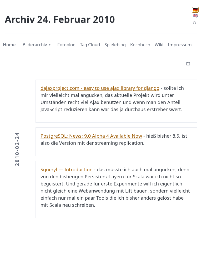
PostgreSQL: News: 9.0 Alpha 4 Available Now (91, 136)
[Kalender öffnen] (188, 63)
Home (9, 45)
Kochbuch (140, 45)
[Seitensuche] (194, 22)
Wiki (159, 45)
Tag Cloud (90, 45)
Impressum (180, 45)
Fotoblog (66, 45)
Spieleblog (115, 45)
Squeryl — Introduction (67, 169)
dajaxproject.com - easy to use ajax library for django (100, 88)
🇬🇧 (195, 15)
